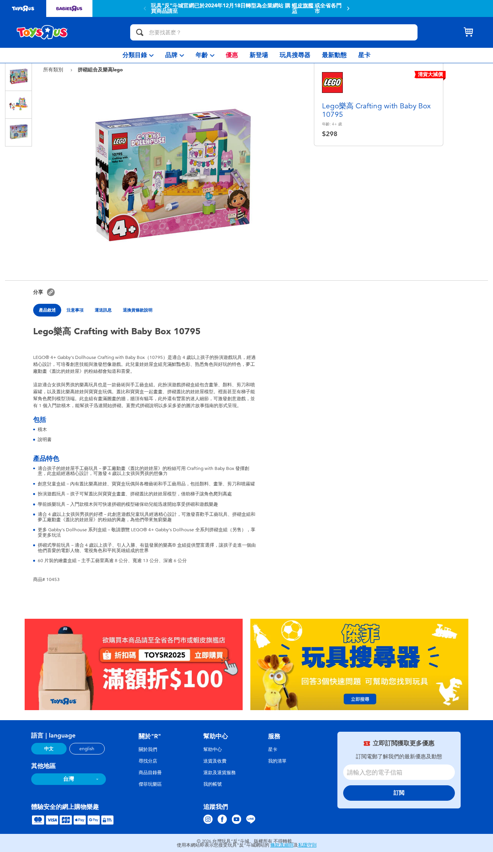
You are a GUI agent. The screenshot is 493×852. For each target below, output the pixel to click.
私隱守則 (307, 845)
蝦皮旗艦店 (303, 8)
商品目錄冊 (150, 772)
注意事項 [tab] (75, 310)
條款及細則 (281, 845)
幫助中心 (212, 749)
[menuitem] (138, 55)
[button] (348, 8)
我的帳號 (212, 784)
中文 (49, 748)
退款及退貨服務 (219, 772)
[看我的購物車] (468, 32)
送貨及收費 (214, 761)
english (86, 748)
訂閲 (399, 793)
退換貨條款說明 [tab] (138, 310)
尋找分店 (148, 761)
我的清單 (277, 761)
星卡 (272, 749)
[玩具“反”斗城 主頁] (42, 32)
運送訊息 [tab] (103, 310)
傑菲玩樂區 (150, 784)
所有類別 (54, 69)
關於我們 (148, 749)
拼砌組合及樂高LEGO (100, 69)
